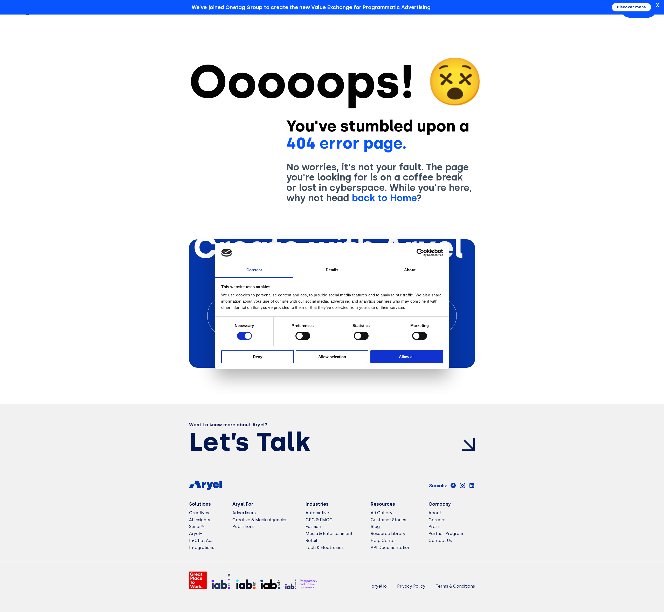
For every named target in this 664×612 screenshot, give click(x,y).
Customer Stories (388, 519)
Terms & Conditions (455, 586)
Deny (257, 356)
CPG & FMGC (319, 519)
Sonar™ (196, 526)
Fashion (313, 526)
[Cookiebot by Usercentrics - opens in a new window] (420, 252)
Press (434, 526)
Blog (375, 526)
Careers (436, 519)
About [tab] (410, 270)
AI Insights (199, 519)
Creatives (199, 512)
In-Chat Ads (201, 540)
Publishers (243, 526)
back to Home (384, 198)
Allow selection (332, 356)
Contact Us (440, 540)
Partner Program (445, 533)
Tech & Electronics (325, 547)
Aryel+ (196, 533)
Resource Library (388, 533)
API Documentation (390, 547)
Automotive (317, 512)
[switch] (302, 336)
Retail (311, 540)
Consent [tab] (254, 270)
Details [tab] (332, 270)
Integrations (201, 547)
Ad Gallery (381, 512)
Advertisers (244, 512)
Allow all (406, 356)
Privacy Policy (411, 586)
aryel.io (379, 586)
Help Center (383, 540)
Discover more (631, 7)
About (434, 512)
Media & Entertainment (329, 533)
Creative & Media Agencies (259, 519)
